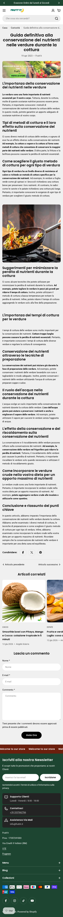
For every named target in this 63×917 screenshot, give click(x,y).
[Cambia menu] (4, 10)
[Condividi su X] (31, 552)
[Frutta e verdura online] (31, 62)
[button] (4, 3)
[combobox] (31, 18)
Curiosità (15, 28)
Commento (8, 689)
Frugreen (6, 853)
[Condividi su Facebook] (23, 552)
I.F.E (4, 848)
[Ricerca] (56, 18)
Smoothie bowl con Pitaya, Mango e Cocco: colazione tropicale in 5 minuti (22, 635)
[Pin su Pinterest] (40, 552)
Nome (6, 660)
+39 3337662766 (18, 812)
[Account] (53, 10)
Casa (4, 28)
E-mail (6, 675)
